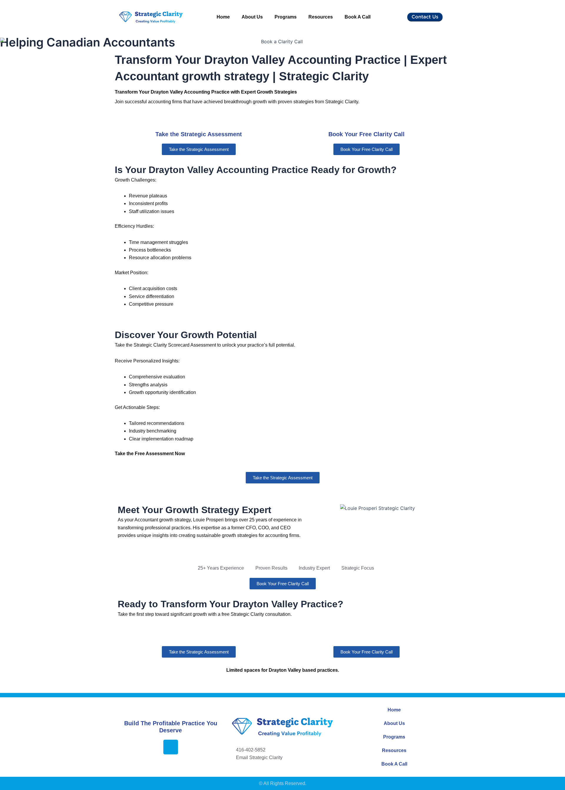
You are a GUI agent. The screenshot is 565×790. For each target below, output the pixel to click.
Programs (286, 16)
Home (223, 16)
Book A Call (357, 16)
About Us (252, 16)
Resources (320, 16)
